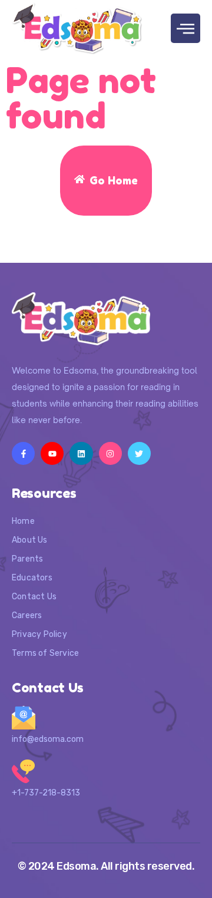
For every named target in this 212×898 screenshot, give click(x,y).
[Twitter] (139, 453)
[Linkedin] (80, 453)
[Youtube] (52, 453)
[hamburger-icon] (185, 28)
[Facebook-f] (23, 453)
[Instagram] (110, 453)
